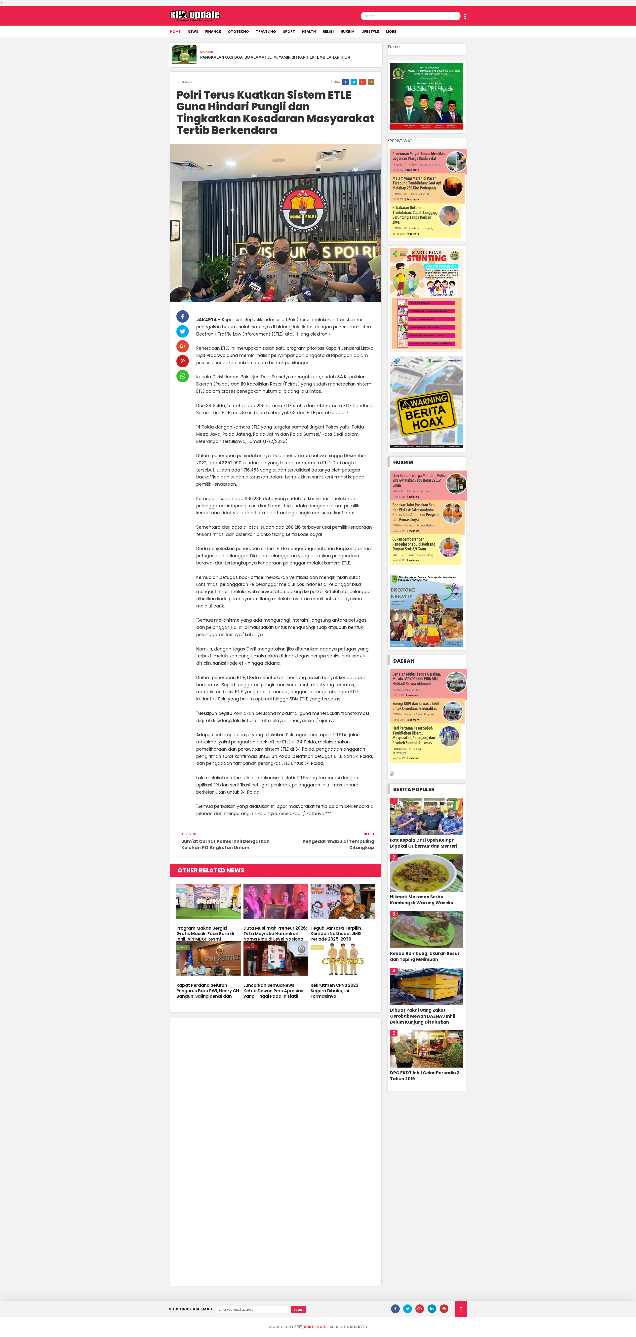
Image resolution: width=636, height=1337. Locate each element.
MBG (180, 890)
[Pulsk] (444, 1308)
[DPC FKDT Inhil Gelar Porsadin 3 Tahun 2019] (426, 1049)
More (391, 31)
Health (309, 31)
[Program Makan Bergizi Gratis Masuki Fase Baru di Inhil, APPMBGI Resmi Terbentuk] (208, 901)
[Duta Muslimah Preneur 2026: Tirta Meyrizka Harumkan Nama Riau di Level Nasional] (275, 901)
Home (175, 31)
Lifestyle (370, 31)
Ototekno (238, 31)
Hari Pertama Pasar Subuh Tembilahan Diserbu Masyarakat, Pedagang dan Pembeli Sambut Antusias (414, 735)
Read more (412, 169)
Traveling (266, 31)
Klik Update (315, 1326)
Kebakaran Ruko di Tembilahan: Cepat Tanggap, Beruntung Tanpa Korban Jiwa (415, 214)
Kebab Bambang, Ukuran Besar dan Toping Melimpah (425, 956)
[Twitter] (407, 1308)
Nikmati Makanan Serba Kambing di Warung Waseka (421, 900)
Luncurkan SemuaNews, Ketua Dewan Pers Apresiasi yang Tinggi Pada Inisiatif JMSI (273, 993)
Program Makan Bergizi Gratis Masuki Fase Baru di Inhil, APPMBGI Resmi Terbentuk (205, 936)
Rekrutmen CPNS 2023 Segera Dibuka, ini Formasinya (334, 990)
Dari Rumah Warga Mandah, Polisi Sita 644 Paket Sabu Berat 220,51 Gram (419, 480)
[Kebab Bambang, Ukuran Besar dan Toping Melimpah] (426, 929)
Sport (289, 31)
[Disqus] (275, 1087)
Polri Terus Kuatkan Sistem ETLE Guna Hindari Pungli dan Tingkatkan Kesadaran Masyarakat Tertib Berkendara (275, 112)
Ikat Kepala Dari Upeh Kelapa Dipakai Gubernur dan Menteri (423, 843)
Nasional (250, 890)
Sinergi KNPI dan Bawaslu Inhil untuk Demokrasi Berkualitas (416, 706)
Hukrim (348, 31)
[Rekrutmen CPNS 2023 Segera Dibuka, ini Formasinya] (343, 958)
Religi (328, 31)
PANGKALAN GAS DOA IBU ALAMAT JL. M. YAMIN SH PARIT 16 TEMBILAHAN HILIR (275, 57)
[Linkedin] (432, 1308)
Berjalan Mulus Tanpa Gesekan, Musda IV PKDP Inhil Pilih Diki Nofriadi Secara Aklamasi (417, 679)
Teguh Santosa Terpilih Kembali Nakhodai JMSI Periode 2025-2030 (336, 933)
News (193, 31)
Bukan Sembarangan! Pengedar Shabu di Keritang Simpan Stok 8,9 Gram (414, 544)
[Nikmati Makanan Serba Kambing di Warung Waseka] (426, 873)
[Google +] (419, 1308)
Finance (213, 31)
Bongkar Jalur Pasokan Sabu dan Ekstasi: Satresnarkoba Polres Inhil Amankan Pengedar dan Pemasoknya (417, 512)
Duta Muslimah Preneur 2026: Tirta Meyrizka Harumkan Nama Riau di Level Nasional (275, 933)
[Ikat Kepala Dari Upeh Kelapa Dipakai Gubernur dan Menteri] (426, 816)
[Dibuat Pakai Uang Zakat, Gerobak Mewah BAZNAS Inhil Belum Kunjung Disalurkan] (426, 986)
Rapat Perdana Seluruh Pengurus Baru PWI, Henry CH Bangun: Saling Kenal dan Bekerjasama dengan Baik (207, 993)
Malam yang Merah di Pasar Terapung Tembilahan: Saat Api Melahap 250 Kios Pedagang (417, 183)
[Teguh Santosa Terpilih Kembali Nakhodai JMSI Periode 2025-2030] (343, 901)
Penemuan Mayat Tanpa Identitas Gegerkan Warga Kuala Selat (419, 156)
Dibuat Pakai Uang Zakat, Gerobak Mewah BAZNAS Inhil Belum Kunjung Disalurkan (422, 1016)
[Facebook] (395, 1308)
